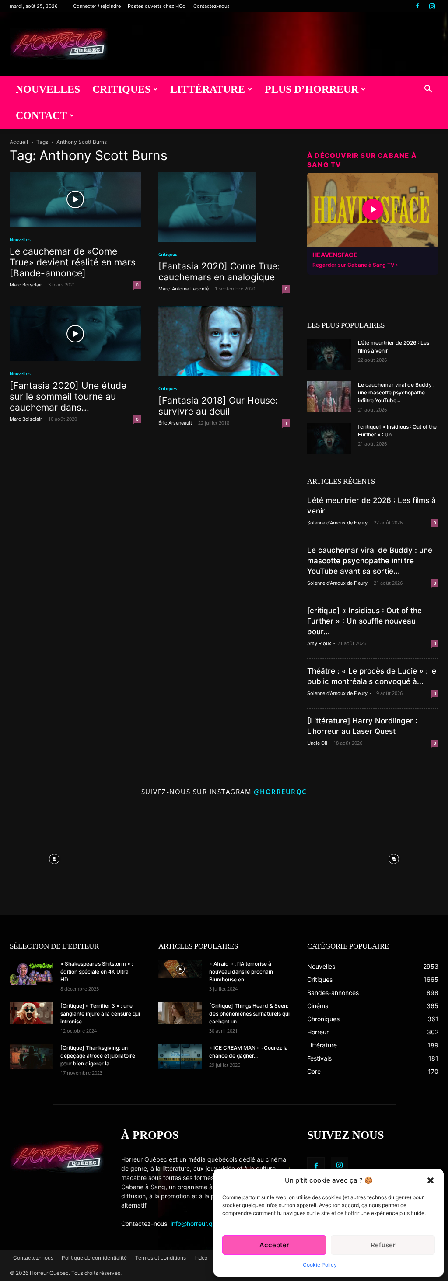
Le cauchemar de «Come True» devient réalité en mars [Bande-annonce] (73, 262)
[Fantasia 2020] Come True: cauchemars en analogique (219, 272)
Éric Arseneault (175, 423)
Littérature (207, 89)
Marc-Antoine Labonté (183, 289)
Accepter (274, 1245)
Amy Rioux (319, 643)
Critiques (121, 89)
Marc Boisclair (26, 285)
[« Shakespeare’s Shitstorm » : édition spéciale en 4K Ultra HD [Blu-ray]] (31, 972)
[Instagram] (431, 6)
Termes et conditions (160, 1257)
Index (200, 1257)
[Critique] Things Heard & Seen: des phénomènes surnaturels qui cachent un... (249, 1013)
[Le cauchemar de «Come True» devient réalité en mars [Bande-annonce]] (75, 199)
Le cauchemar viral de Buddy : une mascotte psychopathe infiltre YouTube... (396, 392)
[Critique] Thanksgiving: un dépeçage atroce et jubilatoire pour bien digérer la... (97, 1055)
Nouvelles (48, 89)
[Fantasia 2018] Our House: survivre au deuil (218, 406)
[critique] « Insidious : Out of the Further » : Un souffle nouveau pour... (364, 621)
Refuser (383, 1245)
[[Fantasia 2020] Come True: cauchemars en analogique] (224, 207)
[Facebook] (417, 6)
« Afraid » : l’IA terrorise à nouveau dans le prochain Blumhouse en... (241, 971)
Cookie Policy (320, 1264)
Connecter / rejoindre (97, 6)
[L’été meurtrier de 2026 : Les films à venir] (329, 354)
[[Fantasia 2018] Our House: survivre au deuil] (224, 341)
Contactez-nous (211, 6)
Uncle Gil (317, 743)
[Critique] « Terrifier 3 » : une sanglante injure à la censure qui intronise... (100, 1013)
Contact (41, 115)
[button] (430, 1180)
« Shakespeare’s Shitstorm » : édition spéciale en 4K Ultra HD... (96, 971)
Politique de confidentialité (94, 1257)
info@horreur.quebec (201, 1223)
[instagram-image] (54, 857)
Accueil (19, 142)
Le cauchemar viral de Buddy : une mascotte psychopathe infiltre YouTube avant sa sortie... (369, 561)
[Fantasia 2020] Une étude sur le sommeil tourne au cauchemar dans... (68, 396)
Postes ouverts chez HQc (156, 6)
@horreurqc (280, 791)
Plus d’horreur (311, 89)
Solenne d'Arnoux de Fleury (337, 523)
